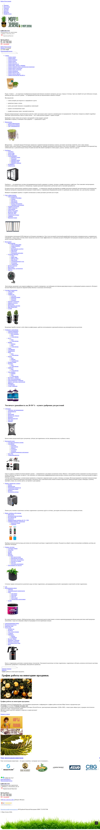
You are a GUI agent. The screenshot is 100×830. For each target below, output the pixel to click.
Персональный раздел (6, 51)
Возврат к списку (5, 714)
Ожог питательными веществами (12, 758)
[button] (46, 828)
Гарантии (6, 8)
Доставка (6, 9)
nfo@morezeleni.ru (5, 779)
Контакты (6, 12)
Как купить (7, 6)
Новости (6, 11)
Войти (2, 1)
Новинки (6, 5)
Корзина (3, 48)
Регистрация (7, 1)
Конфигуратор (7, 13)
